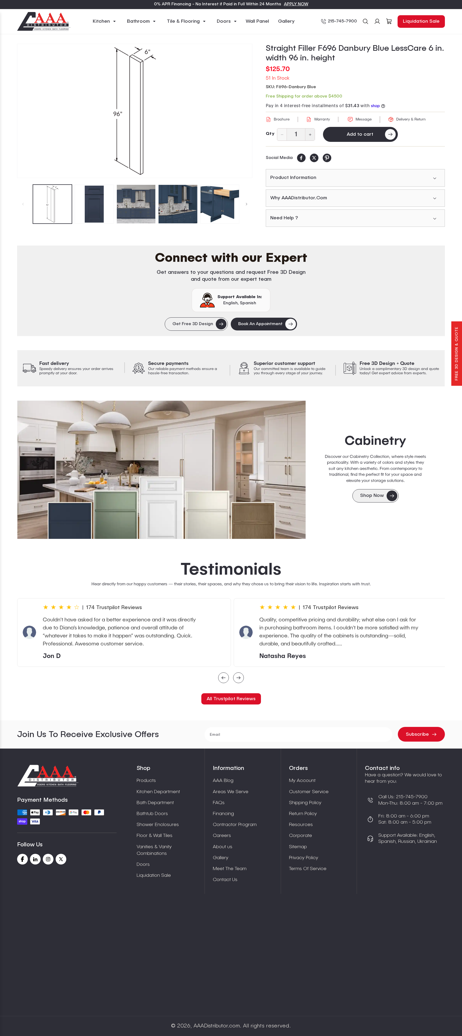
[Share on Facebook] (301, 158)
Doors (143, 864)
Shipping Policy (305, 802)
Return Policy (303, 813)
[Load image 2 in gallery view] (94, 204)
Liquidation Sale (421, 21)
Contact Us (225, 879)
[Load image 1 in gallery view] (52, 204)
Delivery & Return (411, 119)
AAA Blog (223, 780)
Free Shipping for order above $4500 (304, 96)
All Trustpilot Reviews (231, 698)
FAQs (219, 802)
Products (146, 780)
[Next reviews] (238, 678)
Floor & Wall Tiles (154, 835)
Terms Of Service (307, 868)
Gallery (220, 857)
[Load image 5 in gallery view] (219, 204)
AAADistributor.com (217, 1026)
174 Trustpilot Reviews (114, 607)
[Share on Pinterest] (327, 158)
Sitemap (298, 846)
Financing (223, 813)
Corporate (300, 835)
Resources (301, 824)
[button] (104, 21)
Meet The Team (230, 868)
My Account (302, 780)
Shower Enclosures (158, 824)
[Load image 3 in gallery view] (136, 204)
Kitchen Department (158, 791)
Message (364, 119)
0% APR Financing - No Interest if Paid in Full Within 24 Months (217, 4)
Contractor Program (235, 824)
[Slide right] (246, 204)
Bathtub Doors (152, 813)
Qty (270, 134)
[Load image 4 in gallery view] (177, 204)
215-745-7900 (342, 21)
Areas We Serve (230, 791)
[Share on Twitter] (314, 158)
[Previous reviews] (223, 678)
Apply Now (296, 4)
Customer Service (309, 791)
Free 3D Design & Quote (457, 353)
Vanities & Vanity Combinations (154, 850)
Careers (222, 835)
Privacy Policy (303, 857)
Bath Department (155, 802)
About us (222, 846)
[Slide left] (23, 204)
